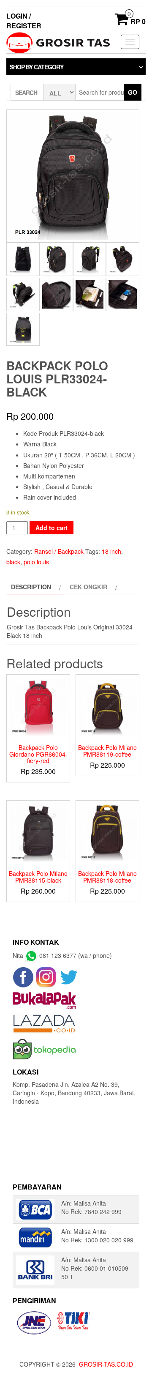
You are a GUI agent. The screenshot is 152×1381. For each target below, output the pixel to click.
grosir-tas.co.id (106, 1364)
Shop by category (36, 67)
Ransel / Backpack (59, 551)
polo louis (36, 562)
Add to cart (51, 527)
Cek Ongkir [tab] (88, 586)
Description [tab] (31, 586)
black (13, 562)
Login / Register (23, 20)
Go (132, 92)
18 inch (111, 551)
